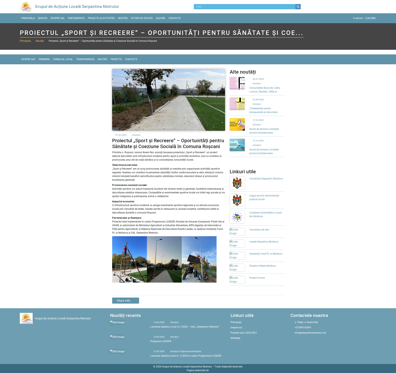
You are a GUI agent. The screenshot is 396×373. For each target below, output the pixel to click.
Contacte (174, 18)
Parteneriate (76, 18)
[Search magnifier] (298, 6)
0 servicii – (364, 18)
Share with (123, 300)
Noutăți (123, 18)
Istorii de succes (142, 18)
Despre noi (236, 327)
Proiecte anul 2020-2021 (243, 332)
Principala (28, 18)
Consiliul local (63, 59)
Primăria (44, 59)
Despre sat (28, 59)
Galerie (160, 18)
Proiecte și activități (101, 18)
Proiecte (116, 59)
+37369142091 (303, 327)
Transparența (85, 59)
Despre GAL (57, 18)
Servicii (42, 18)
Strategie (235, 338)
